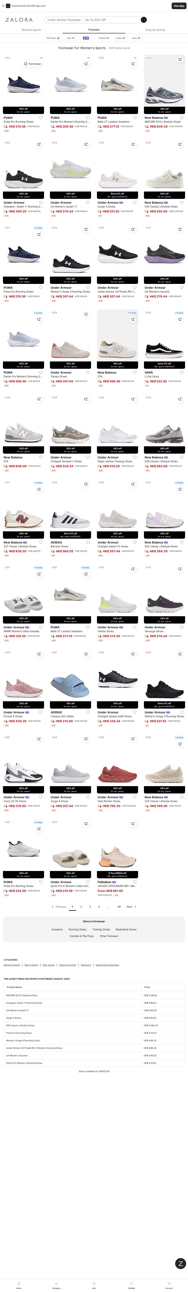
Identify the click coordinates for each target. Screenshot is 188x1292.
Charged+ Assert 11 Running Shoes (24, 1002)
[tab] (31, 29)
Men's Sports (31, 965)
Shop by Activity (67, 965)
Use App (179, 5)
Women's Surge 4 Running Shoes (23, 1040)
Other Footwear (109, 936)
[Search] (144, 20)
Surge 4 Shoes (13, 1018)
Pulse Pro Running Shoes (19, 1033)
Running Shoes (77, 929)
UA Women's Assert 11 (17, 1010)
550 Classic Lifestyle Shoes (20, 1025)
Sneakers (57, 929)
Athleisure (86, 965)
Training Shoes (101, 929)
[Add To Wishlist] (40, 118)
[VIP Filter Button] (87, 38)
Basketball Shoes (126, 929)
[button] (94, 6)
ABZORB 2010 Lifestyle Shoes (21, 995)
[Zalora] (19, 20)
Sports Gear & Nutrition (107, 965)
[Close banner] (3, 6)
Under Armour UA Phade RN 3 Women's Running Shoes (34, 1048)
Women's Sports (12, 965)
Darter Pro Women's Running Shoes (24, 1063)
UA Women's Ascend (16, 1055)
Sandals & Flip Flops (82, 936)
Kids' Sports (49, 965)
